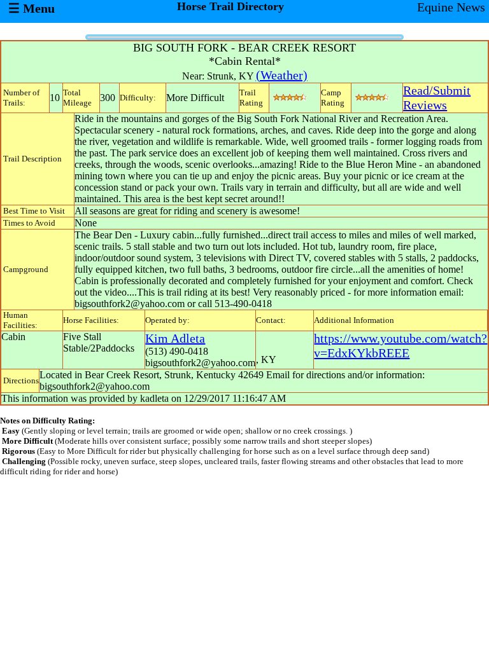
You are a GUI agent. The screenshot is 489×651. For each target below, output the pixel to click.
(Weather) (282, 75)
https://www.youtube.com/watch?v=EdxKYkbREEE (400, 345)
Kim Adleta (175, 338)
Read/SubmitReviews (437, 97)
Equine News (451, 7)
